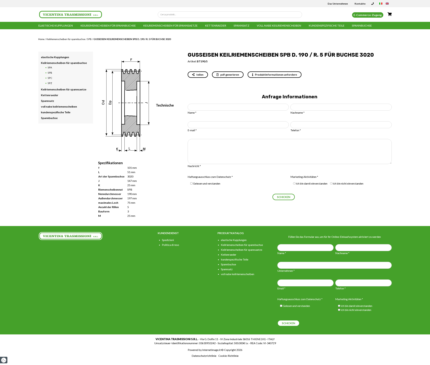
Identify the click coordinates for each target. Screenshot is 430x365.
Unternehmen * (286, 270)
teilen (199, 74)
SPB (89, 39)
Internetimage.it (211, 349)
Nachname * (297, 112)
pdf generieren (229, 74)
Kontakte (360, 3)
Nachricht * (194, 166)
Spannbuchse (362, 25)
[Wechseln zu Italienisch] (381, 4)
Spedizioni (168, 239)
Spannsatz (241, 25)
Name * (192, 112)
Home (41, 39)
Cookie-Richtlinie (228, 355)
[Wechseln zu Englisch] (387, 4)
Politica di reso (170, 244)
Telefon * (295, 130)
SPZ (50, 83)
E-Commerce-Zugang (368, 14)
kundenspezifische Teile (326, 25)
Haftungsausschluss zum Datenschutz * (210, 176)
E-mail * (192, 130)
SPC (50, 77)
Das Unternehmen (338, 3)
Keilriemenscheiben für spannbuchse (108, 25)
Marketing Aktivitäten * (304, 176)
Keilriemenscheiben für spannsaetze (170, 25)
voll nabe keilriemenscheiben (279, 25)
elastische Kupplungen (55, 25)
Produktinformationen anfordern (275, 74)
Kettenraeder (215, 25)
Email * (281, 288)
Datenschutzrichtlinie (204, 355)
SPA (50, 67)
